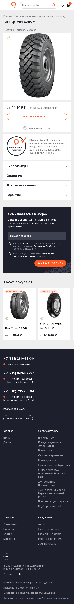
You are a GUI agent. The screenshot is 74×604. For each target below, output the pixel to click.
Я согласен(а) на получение (33, 254)
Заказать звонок (50, 263)
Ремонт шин (45, 450)
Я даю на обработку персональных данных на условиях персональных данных (36, 246)
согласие (25, 243)
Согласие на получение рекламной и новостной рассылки (36, 597)
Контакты (9, 538)
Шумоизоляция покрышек (53, 501)
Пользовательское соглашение (21, 587)
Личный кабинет (48, 543)
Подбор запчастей (49, 506)
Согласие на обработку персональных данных (29, 592)
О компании (10, 524)
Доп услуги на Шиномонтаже (47, 483)
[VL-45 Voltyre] (19, 306)
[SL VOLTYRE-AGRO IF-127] (54, 306)
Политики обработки (45, 246)
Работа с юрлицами (50, 538)
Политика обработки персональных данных (27, 582)
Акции (41, 524)
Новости (8, 529)
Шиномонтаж (46, 437)
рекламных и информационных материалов (33, 254)
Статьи (7, 533)
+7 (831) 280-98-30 (18, 358)
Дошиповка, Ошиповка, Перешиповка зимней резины (52, 493)
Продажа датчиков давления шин (49, 444)
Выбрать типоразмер (37, 116)
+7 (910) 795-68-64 (18, 391)
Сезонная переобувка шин (54, 465)
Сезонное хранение (50, 455)
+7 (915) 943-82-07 (18, 373)
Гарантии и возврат (50, 533)
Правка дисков (47, 460)
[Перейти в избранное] (63, 5)
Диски (7, 442)
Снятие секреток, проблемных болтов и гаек (51, 473)
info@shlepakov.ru (14, 408)
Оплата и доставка (49, 529)
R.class (19, 574)
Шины (6, 437)
